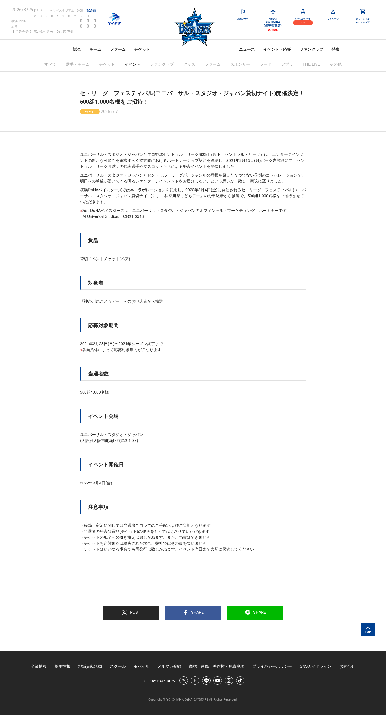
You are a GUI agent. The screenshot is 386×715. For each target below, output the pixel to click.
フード (266, 64)
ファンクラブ (311, 49)
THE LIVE (311, 64)
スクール (118, 666)
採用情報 (62, 666)
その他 (336, 64)
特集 (336, 49)
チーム (95, 49)
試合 (77, 49)
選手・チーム (78, 64)
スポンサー (240, 64)
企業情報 (39, 666)
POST (135, 613)
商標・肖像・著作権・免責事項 (216, 666)
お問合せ (347, 666)
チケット (142, 49)
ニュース (247, 49)
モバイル (141, 666)
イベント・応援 (277, 49)
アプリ (287, 64)
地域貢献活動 (90, 666)
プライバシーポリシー (272, 666)
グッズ (189, 64)
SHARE (197, 613)
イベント (132, 64)
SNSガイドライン (315, 666)
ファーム (118, 49)
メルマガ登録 (169, 666)
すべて (50, 64)
